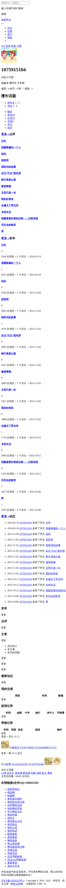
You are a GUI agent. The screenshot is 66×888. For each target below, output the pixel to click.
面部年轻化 (13, 789)
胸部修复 (12, 840)
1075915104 (25, 522)
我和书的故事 (8, 166)
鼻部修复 (12, 837)
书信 (9, 106)
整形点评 (12, 827)
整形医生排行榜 (16, 802)
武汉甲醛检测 (14, 856)
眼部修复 (12, 834)
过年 (3, 141)
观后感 (26, 773)
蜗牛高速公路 (8, 179)
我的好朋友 (7, 199)
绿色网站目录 (14, 805)
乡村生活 (6, 212)
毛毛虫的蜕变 (8, 224)
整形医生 (12, 824)
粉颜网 (11, 795)
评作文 (11, 102)
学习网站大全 (14, 811)
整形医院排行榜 (16, 847)
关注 (9, 124)
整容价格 (12, 815)
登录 (13, 46)
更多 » (5, 134)
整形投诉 (12, 831)
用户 (9, 34)
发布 (11, 115)
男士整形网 (13, 843)
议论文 (10, 773)
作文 (9, 28)
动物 (38, 773)
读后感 (18, 773)
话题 (9, 31)
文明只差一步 (8, 192)
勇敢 (49, 773)
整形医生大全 (14, 821)
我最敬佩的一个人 (11, 147)
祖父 (44, 773)
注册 (19, 46)
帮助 (9, 37)
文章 (10, 121)
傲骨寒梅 (6, 186)
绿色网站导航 (14, 808)
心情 (3, 773)
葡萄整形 (12, 863)
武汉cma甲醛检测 (16, 859)
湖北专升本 (13, 866)
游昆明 (5, 160)
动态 (9, 127)
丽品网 (11, 792)
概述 (9, 111)
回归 (3, 153)
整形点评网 (17, 884)
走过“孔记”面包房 (11, 173)
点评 (11, 118)
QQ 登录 (5, 46)
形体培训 (12, 853)
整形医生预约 (14, 798)
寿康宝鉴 (12, 850)
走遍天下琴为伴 (9, 205)
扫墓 (33, 773)
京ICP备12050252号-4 (12, 880)
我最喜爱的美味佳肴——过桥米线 (19, 218)
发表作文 (6, 19)
